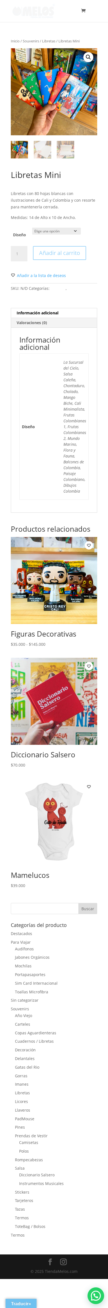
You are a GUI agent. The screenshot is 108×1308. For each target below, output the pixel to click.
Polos (24, 1151)
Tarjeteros (24, 1200)
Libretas (48, 41)
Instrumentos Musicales (41, 1183)
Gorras (21, 1075)
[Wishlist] (89, 545)
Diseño (19, 234)
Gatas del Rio (27, 1067)
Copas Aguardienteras (35, 1032)
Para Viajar (21, 942)
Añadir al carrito (59, 253)
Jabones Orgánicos (32, 957)
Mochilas (23, 966)
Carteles (22, 1024)
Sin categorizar (24, 1000)
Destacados (21, 933)
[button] (88, 57)
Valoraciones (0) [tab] (32, 322)
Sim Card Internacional (36, 983)
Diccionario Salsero (37, 1174)
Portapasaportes (30, 974)
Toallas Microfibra (31, 991)
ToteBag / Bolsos (30, 1226)
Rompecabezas (29, 1159)
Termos (22, 1217)
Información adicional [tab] (37, 312)
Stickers (22, 1192)
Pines (20, 1127)
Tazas (20, 1209)
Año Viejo (23, 1015)
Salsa (20, 1168)
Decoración (25, 1049)
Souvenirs (31, 41)
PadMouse (24, 1118)
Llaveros (22, 1110)
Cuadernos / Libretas (34, 1041)
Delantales (25, 1058)
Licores (21, 1101)
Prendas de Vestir (31, 1135)
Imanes (22, 1084)
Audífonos (24, 949)
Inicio (15, 41)
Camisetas (28, 1142)
